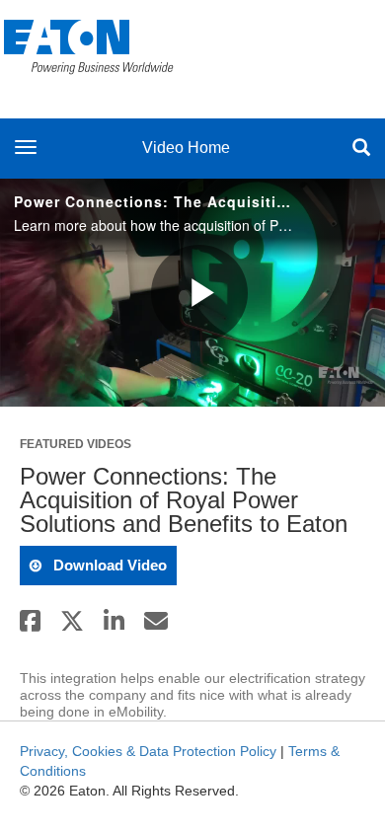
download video (108, 565)
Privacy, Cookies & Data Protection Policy (148, 751)
